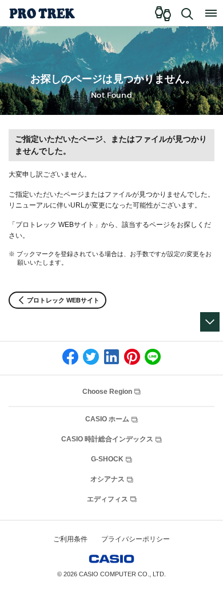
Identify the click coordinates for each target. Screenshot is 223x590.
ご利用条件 (70, 539)
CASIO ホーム (108, 419)
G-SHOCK (108, 459)
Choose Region (108, 392)
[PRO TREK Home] (41, 13)
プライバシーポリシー (135, 539)
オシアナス (108, 479)
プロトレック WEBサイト (63, 300)
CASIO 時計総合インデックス (108, 439)
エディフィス (108, 499)
